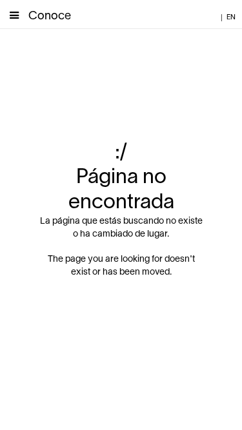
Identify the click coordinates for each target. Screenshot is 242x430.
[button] (14, 14)
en (231, 17)
